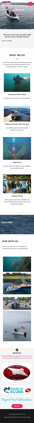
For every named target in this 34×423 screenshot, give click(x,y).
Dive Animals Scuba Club (13, 5)
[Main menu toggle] (30, 4)
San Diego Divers (8, 358)
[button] (17, 406)
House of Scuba (27, 356)
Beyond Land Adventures (24, 358)
